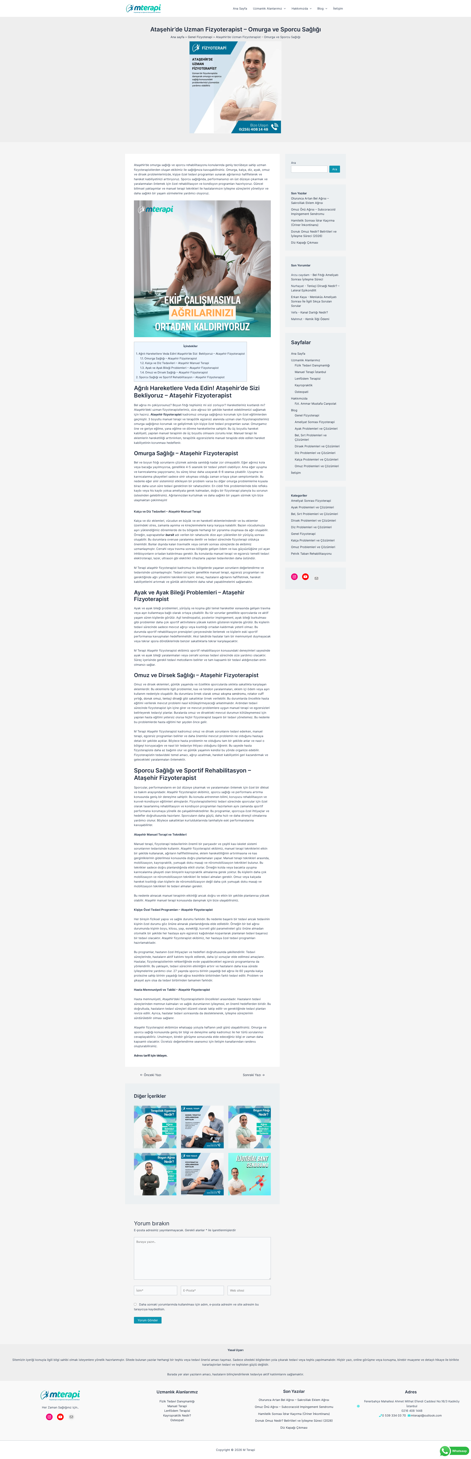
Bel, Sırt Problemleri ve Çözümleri (314, 514)
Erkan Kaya (299, 297)
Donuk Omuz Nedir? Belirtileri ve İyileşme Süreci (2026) (294, 1420)
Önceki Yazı (150, 1074)
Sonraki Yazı (254, 1074)
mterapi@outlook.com (426, 1415)
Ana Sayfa (298, 353)
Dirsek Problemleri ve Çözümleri (317, 446)
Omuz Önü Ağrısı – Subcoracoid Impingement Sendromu (294, 1407)
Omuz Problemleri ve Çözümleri (317, 466)
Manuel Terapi (177, 1406)
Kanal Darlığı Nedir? (314, 312)
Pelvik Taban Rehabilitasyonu (311, 553)
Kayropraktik (304, 385)
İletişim (296, 473)
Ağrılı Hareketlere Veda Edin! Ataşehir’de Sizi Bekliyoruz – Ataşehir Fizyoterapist (190, 353)
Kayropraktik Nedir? (177, 1415)
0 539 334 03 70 (394, 1415)
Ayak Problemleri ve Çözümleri (316, 428)
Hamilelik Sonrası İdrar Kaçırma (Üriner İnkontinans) (294, 1414)
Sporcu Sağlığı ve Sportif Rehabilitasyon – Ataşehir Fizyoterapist (180, 377)
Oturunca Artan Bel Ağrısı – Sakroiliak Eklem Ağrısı (294, 1400)
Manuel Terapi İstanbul (310, 372)
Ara (293, 163)
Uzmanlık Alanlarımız (305, 360)
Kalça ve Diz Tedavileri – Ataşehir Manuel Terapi (174, 363)
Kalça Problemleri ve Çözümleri (316, 459)
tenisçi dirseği (172, 698)
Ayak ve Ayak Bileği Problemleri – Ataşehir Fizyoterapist (179, 368)
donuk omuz (152, 698)
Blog (294, 410)
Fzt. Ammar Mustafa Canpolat (315, 403)
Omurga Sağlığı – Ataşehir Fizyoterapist (168, 358)
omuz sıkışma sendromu (229, 693)
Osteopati (301, 392)
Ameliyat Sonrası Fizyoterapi (315, 422)
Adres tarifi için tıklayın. (151, 1055)
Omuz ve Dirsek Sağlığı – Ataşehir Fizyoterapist (174, 372)
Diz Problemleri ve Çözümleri (315, 453)
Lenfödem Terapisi (308, 378)
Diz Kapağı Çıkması (304, 242)
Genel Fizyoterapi (307, 415)
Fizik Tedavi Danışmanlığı (312, 365)
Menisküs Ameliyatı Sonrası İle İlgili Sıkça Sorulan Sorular (314, 301)
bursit (170, 535)
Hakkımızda (299, 398)
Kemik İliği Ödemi (317, 319)
